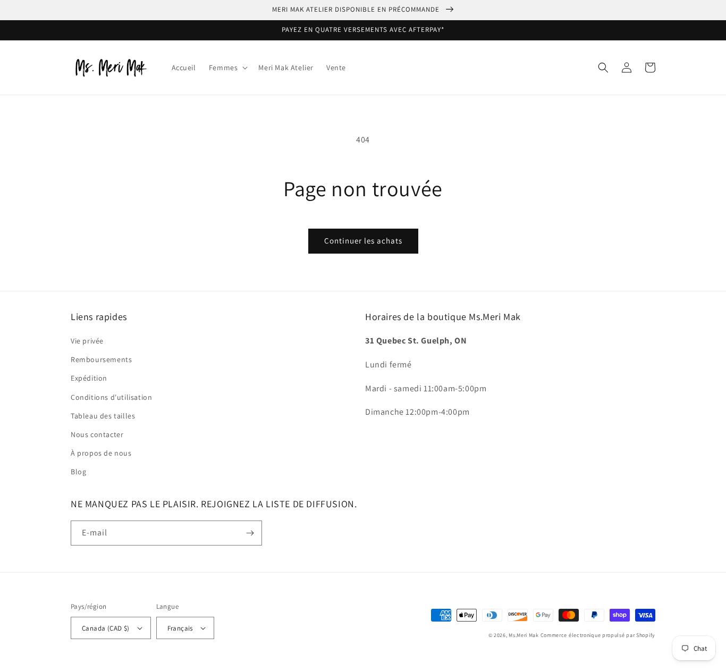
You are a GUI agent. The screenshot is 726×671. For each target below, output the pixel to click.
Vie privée (87, 341)
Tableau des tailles (103, 416)
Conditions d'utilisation (111, 397)
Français (180, 628)
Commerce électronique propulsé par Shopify (598, 635)
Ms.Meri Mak (524, 635)
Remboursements (101, 359)
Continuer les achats (363, 241)
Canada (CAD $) (106, 628)
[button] (227, 67)
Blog (78, 471)
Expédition (89, 378)
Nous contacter (97, 434)
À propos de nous (101, 453)
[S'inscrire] (249, 533)
